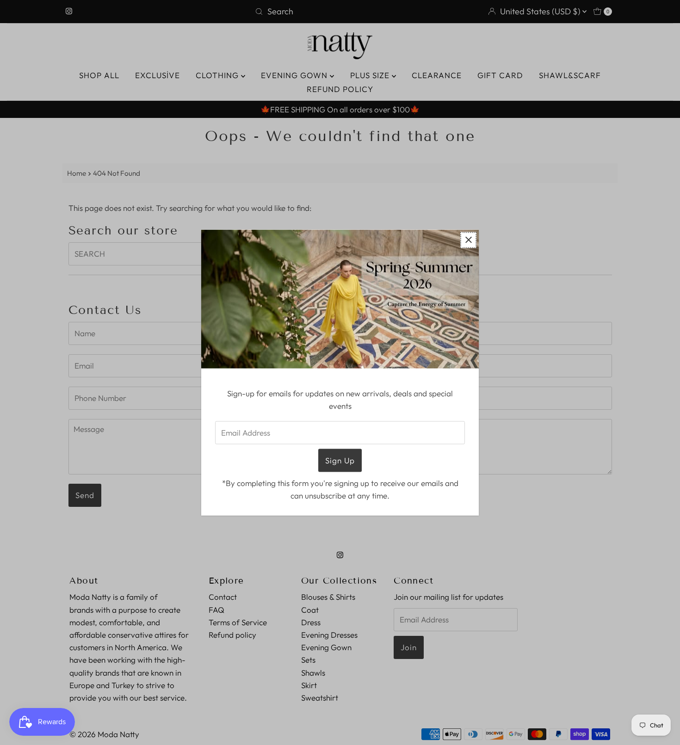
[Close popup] (468, 240)
